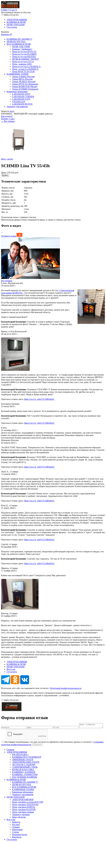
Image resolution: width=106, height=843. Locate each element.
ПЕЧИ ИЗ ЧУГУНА (16, 41)
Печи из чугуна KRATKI (24, 56)
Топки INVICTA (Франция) (25, 84)
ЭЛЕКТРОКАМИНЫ (17, 19)
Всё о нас (11, 669)
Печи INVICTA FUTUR (23, 71)
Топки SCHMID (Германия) (25, 89)
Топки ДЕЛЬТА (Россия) (23, 81)
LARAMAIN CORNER (23, 96)
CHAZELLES (18, 101)
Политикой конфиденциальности (65, 688)
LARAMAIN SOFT (21, 94)
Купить (5, 175)
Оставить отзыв (8, 236)
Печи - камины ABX (22, 64)
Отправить (37, 745)
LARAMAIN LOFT (21, 99)
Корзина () (6, 34)
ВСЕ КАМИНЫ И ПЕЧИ (19, 44)
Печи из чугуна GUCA (23, 61)
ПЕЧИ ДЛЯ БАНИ (16, 24)
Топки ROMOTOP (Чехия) (24, 86)
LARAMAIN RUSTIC (22, 104)
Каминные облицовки (17, 91)
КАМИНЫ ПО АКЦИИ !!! (19, 39)
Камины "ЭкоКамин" (22, 49)
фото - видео (7, 159)
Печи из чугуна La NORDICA (26, 66)
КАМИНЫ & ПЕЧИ (16, 22)
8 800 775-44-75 (9, 10)
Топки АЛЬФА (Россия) (23, 76)
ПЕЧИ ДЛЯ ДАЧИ (21, 46)
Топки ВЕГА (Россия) (22, 79)
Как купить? (7, 116)
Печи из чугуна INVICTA (24, 51)
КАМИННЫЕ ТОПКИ (17, 74)
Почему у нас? (8, 119)
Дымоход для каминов (17, 106)
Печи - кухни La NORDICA (25, 69)
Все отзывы (6, 280)
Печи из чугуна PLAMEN (24, 54)
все (12, 111)
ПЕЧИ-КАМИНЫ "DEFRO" (25, 59)
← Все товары (8, 121)
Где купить (12, 27)
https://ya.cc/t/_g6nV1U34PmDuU (39, 399)
